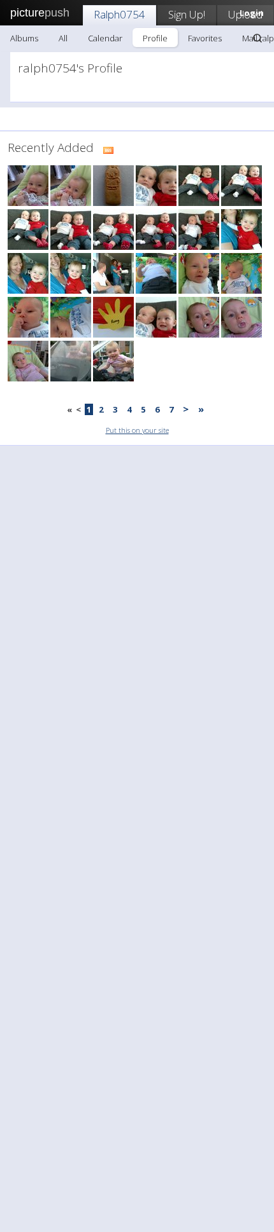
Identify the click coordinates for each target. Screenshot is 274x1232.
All (63, 38)
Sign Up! (186, 14)
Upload (245, 14)
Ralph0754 (119, 14)
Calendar (105, 38)
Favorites (205, 38)
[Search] (257, 38)
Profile (155, 38)
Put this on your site (137, 430)
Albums (24, 38)
